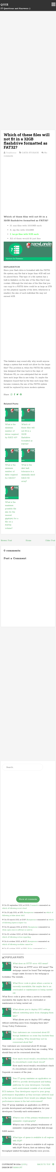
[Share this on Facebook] (14, 394)
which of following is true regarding (16, 937)
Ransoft (17, 1167)
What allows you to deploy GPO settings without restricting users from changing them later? (33, 1012)
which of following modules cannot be (17, 944)
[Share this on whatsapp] (11, 394)
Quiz (4, 4)
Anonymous (28, 912)
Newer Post (6, 540)
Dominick (34, 905)
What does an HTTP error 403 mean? (30, 963)
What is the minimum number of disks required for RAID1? (11, 471)
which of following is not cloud (14, 908)
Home (28, 540)
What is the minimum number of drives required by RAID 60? (11, 431)
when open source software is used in (17, 930)
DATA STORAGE (30, 153)
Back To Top (44, 1164)
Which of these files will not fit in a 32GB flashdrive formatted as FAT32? (27, 141)
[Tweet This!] (17, 394)
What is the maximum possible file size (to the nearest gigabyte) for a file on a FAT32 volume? (11, 515)
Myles (30, 949)
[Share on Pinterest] (20, 394)
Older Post (50, 540)
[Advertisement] (28, 46)
